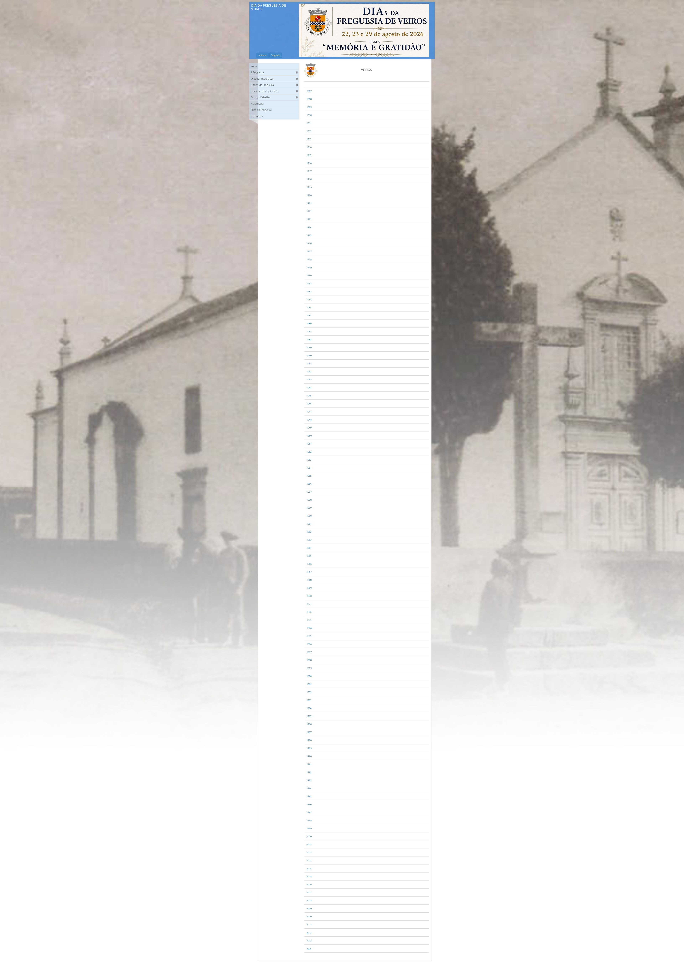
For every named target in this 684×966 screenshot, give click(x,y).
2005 (309, 876)
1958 (309, 499)
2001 (309, 844)
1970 (309, 596)
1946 (309, 403)
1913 (309, 139)
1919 (309, 187)
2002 (309, 852)
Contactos (257, 116)
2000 (309, 836)
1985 (309, 716)
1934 (309, 307)
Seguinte (275, 55)
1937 (309, 331)
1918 (309, 179)
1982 (309, 692)
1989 (309, 748)
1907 (309, 91)
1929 (309, 267)
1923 (309, 219)
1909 (309, 107)
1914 (309, 147)
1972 (309, 612)
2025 (309, 948)
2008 (309, 900)
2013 (309, 940)
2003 (309, 860)
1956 (309, 483)
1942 (309, 371)
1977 (309, 652)
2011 (309, 924)
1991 (309, 764)
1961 (309, 523)
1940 (309, 355)
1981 (309, 684)
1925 (309, 235)
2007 (309, 892)
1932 (309, 291)
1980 (309, 676)
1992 (309, 772)
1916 (309, 163)
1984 (309, 708)
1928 (309, 259)
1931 (309, 283)
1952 (309, 451)
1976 (309, 644)
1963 (309, 539)
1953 (309, 459)
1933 (309, 299)
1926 (309, 243)
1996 (309, 804)
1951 (309, 443)
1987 (309, 732)
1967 (309, 571)
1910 (309, 115)
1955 (309, 475)
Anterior (262, 55)
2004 (309, 868)
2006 (309, 884)
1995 (309, 796)
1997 (309, 812)
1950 (309, 435)
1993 (309, 780)
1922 (309, 211)
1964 (309, 547)
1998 (309, 820)
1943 (309, 379)
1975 (309, 636)
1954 (309, 467)
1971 (309, 604)
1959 (309, 507)
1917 (309, 171)
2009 (309, 908)
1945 (309, 395)
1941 (309, 363)
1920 (309, 195)
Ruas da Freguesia (261, 109)
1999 (309, 828)
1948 (309, 419)
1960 (309, 515)
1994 (309, 788)
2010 (309, 916)
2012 (309, 932)
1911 (309, 123)
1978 (309, 660)
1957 (309, 491)
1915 (309, 155)
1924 (309, 227)
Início (254, 66)
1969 (309, 588)
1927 (309, 251)
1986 (309, 724)
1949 (309, 427)
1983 (309, 700)
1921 (309, 203)
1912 (309, 131)
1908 (309, 99)
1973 (309, 620)
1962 (309, 531)
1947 (309, 411)
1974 (309, 628)
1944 (309, 387)
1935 (309, 315)
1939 (309, 347)
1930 (309, 275)
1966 (309, 563)
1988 (309, 740)
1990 (309, 756)
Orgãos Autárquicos (262, 78)
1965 (309, 555)
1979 (309, 668)
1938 (309, 339)
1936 (309, 323)
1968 (309, 579)
